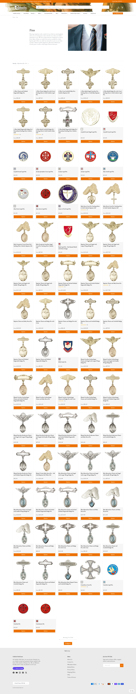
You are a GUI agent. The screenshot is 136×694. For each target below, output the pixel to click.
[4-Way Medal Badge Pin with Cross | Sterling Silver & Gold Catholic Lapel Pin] (112, 78)
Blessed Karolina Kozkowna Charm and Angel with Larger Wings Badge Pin (23, 437)
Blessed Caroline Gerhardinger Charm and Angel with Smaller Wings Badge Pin (111, 361)
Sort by (14, 63)
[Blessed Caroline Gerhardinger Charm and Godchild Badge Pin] (90, 384)
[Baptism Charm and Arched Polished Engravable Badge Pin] (68, 270)
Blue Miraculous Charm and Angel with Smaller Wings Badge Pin (112, 474)
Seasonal (85, 13)
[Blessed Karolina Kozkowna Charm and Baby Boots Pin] (90, 422)
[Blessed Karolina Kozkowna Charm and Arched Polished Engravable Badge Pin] (68, 422)
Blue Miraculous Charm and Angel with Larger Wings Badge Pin (67, 474)
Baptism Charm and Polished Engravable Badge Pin (21, 360)
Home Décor (64, 13)
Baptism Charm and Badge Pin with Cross (45, 322)
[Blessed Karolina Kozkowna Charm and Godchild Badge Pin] (112, 422)
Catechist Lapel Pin (108, 585)
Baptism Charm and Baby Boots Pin (112, 283)
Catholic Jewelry (16, 13)
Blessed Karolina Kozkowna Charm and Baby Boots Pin (90, 436)
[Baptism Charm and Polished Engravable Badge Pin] (23, 346)
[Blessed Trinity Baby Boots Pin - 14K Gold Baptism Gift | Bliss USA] (45, 460)
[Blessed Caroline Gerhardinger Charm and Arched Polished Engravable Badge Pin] (23, 384)
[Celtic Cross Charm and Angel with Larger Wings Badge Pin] (112, 646)
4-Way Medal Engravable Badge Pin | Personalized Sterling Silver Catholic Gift (23, 131)
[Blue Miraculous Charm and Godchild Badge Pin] (112, 533)
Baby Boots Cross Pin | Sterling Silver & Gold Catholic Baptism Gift (90, 207)
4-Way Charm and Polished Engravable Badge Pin (21, 92)
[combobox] (72, 7)
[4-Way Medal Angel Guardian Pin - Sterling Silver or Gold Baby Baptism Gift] (90, 78)
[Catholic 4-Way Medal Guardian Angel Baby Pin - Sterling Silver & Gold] (45, 646)
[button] (28, 3)
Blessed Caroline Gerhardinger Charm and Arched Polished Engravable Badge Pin (21, 399)
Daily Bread (93, 13)
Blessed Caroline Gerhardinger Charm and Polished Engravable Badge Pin (111, 399)
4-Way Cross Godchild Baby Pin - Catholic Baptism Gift (67, 92)
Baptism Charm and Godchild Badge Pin (90, 322)
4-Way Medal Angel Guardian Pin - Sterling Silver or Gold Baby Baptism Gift (90, 92)
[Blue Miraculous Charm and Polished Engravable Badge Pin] (45, 569)
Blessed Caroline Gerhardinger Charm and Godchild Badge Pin (89, 398)
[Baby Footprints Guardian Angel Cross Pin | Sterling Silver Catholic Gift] (45, 231)
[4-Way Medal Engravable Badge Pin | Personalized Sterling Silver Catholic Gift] (23, 116)
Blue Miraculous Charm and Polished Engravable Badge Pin (45, 583)
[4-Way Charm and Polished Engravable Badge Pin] (23, 78)
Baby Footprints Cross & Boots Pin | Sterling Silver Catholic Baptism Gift (23, 245)
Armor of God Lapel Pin (64, 209)
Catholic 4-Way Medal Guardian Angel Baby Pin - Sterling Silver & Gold (44, 660)
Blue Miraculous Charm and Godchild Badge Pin (110, 546)
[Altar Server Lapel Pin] (23, 193)
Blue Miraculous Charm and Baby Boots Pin (89, 510)
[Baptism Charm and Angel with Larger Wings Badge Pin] (90, 231)
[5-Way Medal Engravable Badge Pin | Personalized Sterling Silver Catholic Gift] (68, 116)
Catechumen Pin (40, 624)
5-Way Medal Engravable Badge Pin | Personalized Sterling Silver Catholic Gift (67, 131)
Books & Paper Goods (75, 13)
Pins (17, 17)
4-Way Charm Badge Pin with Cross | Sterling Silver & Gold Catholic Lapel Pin (45, 92)
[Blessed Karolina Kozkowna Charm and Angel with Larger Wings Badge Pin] (23, 422)
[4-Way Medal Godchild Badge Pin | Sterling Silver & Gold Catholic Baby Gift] (45, 116)
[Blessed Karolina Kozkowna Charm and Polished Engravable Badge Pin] (23, 460)
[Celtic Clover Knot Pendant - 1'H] (90, 646)
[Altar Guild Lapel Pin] (112, 156)
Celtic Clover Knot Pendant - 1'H (89, 662)
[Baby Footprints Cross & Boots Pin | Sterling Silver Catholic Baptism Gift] (23, 231)
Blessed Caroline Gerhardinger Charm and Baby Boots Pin (43, 398)
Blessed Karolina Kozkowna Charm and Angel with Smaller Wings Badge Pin (45, 437)
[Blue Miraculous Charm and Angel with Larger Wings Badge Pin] (68, 460)
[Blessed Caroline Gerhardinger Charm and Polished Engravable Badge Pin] (112, 384)
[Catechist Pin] (23, 608)
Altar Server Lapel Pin (19, 209)
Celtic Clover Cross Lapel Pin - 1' (66, 662)
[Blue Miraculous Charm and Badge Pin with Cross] (45, 533)
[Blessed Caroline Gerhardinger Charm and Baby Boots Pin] (45, 384)
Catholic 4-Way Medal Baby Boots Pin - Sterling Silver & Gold (67, 622)
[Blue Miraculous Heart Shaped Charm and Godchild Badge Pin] (68, 569)
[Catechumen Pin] (45, 608)
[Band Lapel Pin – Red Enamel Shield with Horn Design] (68, 231)
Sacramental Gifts (48, 13)
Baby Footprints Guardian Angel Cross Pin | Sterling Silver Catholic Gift (44, 246)
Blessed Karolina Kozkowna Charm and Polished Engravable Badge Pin (23, 474)
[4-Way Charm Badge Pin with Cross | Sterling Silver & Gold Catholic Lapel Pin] (45, 78)
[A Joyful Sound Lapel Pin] (112, 116)
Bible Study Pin (62, 362)
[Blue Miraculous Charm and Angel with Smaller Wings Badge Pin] (112, 460)
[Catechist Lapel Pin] (112, 569)
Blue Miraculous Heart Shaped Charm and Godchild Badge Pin (67, 583)
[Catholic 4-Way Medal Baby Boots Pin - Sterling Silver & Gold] (68, 608)
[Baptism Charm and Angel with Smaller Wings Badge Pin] (23, 270)
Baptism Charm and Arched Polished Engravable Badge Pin (67, 284)
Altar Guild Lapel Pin (108, 171)
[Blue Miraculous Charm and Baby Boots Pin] (90, 497)
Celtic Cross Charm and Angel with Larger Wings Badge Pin (112, 660)
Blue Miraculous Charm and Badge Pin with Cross (45, 546)
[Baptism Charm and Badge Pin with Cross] (45, 308)
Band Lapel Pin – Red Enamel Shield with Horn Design (67, 248)
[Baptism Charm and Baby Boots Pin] (112, 270)
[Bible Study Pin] (68, 346)
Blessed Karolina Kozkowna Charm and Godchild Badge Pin (112, 436)
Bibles (39, 13)
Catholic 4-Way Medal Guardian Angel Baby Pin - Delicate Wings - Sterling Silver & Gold (112, 622)
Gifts (57, 13)
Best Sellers (26, 13)
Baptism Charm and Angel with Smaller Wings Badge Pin (22, 284)
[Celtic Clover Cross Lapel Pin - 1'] (68, 646)
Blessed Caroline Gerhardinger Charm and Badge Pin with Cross (66, 398)
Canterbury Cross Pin (86, 585)
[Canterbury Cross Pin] (90, 569)
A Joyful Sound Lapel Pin (109, 132)
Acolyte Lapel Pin (62, 171)
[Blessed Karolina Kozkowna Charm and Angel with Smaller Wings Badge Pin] (45, 422)
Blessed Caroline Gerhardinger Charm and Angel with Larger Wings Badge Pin (90, 361)
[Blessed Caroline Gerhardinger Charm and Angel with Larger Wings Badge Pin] (90, 346)
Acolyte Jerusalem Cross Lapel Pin (44, 171)
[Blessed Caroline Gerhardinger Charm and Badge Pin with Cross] (68, 384)
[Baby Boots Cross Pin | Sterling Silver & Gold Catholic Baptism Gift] (90, 193)
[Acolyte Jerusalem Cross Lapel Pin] (45, 156)
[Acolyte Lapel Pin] (68, 156)
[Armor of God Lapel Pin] (68, 193)
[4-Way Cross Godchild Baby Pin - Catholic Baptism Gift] (68, 78)
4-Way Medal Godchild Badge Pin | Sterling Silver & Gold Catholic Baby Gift (45, 131)
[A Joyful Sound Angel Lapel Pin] (90, 116)
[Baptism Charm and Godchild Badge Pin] (90, 308)
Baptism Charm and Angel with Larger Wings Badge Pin (89, 245)
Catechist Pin (17, 624)
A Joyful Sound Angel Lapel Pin (89, 132)
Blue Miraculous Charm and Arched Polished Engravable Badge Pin (45, 510)
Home (14, 17)
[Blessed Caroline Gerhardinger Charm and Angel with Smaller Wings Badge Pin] (112, 346)
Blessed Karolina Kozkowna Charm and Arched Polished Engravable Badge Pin (67, 437)
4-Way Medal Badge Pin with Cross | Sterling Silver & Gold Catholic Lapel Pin (112, 92)
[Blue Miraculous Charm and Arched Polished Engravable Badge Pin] (45, 497)
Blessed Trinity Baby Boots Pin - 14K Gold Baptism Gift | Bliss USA (45, 474)
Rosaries (32, 13)
